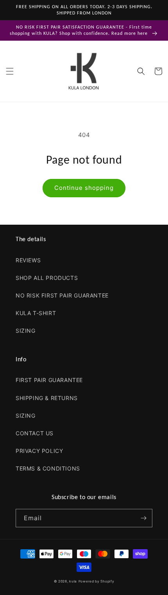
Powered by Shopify (96, 581)
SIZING (26, 330)
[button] (9, 71)
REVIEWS (28, 260)
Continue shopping (84, 187)
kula (73, 581)
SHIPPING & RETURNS (47, 398)
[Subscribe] (143, 518)
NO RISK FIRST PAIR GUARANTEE (62, 295)
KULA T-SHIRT (36, 313)
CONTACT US (35, 433)
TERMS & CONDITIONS (48, 468)
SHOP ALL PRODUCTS (47, 277)
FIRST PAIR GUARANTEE (49, 380)
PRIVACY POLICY (39, 450)
